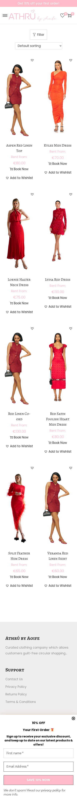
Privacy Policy (16, 687)
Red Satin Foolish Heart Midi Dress (57, 419)
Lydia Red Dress (57, 279)
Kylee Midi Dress (57, 145)
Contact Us (14, 679)
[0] (62, 15)
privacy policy (51, 790)
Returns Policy (16, 694)
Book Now (21, 169)
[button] (32, 60)
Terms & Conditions (20, 702)
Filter (40, 35)
